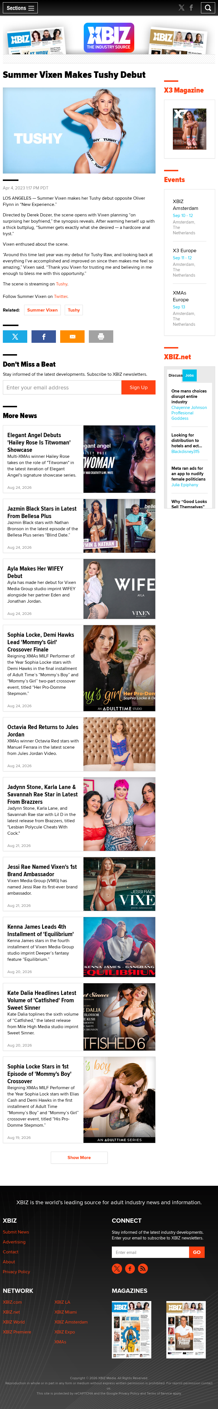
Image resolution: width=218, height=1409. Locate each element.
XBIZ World (14, 1322)
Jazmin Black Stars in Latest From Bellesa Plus (42, 512)
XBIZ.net (177, 356)
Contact (10, 1252)
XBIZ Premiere (17, 1332)
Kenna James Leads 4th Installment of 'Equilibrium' (40, 930)
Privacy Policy (16, 1271)
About (9, 1261)
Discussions (175, 375)
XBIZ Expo (64, 1332)
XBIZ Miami (65, 1312)
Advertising (14, 1242)
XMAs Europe (181, 296)
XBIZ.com (12, 1302)
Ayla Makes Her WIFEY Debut (35, 572)
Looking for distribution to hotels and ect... (186, 440)
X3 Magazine (184, 90)
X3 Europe (184, 250)
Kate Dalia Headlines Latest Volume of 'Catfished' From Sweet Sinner (41, 1000)
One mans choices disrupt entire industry (189, 396)
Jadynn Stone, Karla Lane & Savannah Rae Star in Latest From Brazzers (42, 794)
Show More (79, 1157)
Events (174, 179)
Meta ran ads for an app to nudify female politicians (188, 473)
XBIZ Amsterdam (185, 205)
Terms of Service (159, 1393)
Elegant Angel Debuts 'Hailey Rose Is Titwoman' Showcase (39, 442)
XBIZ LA (62, 1302)
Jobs (189, 375)
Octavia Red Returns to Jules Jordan (42, 730)
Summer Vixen (42, 310)
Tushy (61, 284)
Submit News (16, 1232)
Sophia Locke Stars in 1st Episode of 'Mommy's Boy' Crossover (39, 1074)
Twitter (60, 296)
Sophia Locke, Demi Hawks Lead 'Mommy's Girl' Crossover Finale (40, 642)
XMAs (60, 1342)
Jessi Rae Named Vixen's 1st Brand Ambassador (42, 870)
